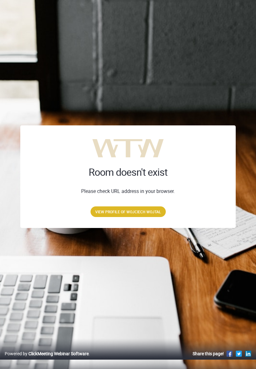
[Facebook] (229, 353)
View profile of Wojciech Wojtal (128, 211)
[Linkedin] (248, 353)
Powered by (47, 353)
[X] (239, 353)
